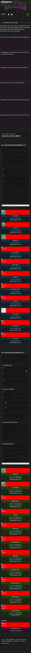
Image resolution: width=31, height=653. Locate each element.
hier (26, 371)
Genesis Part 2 (15, 583)
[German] (3, 14)
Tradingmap (15, 597)
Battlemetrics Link (15, 220)
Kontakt (23, 641)
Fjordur (15, 515)
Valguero (15, 556)
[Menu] (27, 14)
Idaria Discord (15, 628)
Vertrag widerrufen (21, 639)
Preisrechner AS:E (6, 2)
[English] (5, 14)
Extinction (15, 528)
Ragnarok (15, 474)
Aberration (15, 501)
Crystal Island (15, 610)
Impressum (17, 641)
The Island (15, 487)
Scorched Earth (15, 542)
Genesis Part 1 (15, 569)
